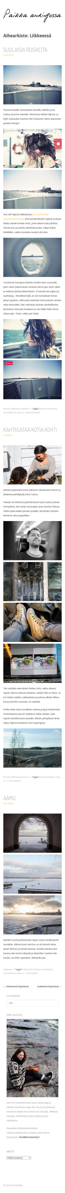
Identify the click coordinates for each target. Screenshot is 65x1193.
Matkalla (50, 777)
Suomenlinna (51, 409)
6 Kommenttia (31, 973)
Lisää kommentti (32, 412)
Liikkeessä (15, 409)
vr (4, 781)
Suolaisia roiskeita (25, 49)
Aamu (9, 797)
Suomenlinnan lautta (12, 412)
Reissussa (24, 777)
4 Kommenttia (14, 781)
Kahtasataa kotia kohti (30, 429)
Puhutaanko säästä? (31, 969)
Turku (57, 777)
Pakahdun (24, 409)
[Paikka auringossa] (32, 16)
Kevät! (41, 409)
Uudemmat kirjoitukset (49, 986)
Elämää (6, 409)
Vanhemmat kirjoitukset (16, 986)
